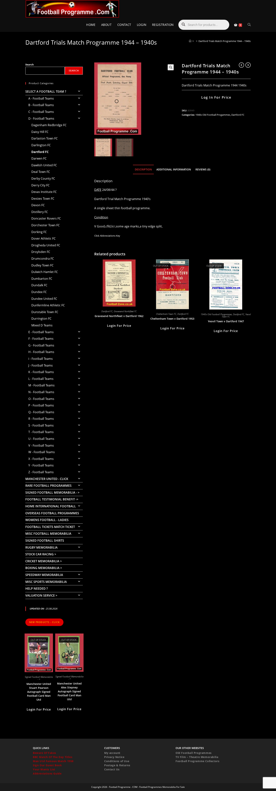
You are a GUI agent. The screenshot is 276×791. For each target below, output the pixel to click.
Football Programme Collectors (197, 761)
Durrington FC (41, 318)
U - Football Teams (41, 439)
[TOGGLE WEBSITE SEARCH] (249, 25)
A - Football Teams (41, 98)
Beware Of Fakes (44, 753)
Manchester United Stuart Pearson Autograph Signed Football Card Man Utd (38, 691)
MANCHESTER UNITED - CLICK (46, 479)
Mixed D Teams (42, 325)
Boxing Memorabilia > (43, 568)
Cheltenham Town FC (166, 314)
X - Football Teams (41, 459)
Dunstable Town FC (44, 312)
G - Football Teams (41, 345)
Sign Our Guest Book (47, 765)
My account (112, 753)
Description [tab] (143, 169)
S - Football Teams (41, 425)
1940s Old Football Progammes (212, 114)
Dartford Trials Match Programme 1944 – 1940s (224, 41)
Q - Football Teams (41, 412)
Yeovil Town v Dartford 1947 (226, 321)
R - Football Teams (41, 419)
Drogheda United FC (45, 245)
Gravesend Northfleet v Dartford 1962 (119, 316)
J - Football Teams (40, 365)
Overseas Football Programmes (52, 513)
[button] (171, 67)
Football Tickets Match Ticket (50, 527)
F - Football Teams (41, 339)
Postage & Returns (117, 765)
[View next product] (248, 65)
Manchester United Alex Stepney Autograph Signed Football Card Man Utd (69, 691)
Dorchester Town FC (45, 225)
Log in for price (216, 97)
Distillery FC (39, 212)
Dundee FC (39, 292)
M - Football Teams (41, 385)
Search (29, 64)
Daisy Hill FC (39, 132)
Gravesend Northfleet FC (125, 311)
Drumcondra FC (42, 258)
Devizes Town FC (42, 198)
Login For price (119, 326)
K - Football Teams (41, 372)
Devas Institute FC (44, 192)
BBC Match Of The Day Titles (52, 757)
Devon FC (38, 205)
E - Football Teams (41, 332)
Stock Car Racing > (40, 554)
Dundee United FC (44, 299)
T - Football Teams (41, 432)
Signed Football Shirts (44, 540)
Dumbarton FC (41, 279)
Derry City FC (40, 185)
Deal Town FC (40, 172)
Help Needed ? (36, 588)
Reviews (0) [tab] (202, 169)
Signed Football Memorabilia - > (52, 492)
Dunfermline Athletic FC (48, 305)
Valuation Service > (41, 595)
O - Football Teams (41, 399)
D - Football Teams (41, 118)
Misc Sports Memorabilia (46, 582)
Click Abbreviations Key (107, 235)
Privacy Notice (114, 757)
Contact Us (112, 769)
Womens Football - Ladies (47, 520)
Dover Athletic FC (43, 238)
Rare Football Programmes (48, 486)
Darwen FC (39, 158)
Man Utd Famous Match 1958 (53, 761)
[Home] (190, 41)
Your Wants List (44, 769)
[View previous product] (241, 65)
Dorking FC (39, 232)
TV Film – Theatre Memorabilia (197, 757)
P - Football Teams (41, 405)
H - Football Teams (41, 352)
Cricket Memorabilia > (43, 561)
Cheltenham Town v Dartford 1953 (172, 318)
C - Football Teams (41, 112)
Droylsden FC (40, 252)
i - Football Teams (40, 359)
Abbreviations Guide (47, 773)
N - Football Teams (41, 392)
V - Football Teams (41, 445)
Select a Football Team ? (45, 91)
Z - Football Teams (41, 472)
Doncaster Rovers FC (46, 218)
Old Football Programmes (194, 753)
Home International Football (50, 506)
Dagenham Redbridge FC (48, 125)
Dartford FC (237, 114)
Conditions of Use (116, 761)
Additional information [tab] (173, 169)
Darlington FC (41, 145)
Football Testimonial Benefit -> (51, 499)
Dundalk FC (39, 285)
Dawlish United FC (44, 165)
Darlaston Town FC (44, 138)
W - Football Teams (41, 452)
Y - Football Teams (41, 465)
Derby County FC (43, 178)
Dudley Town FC (42, 265)
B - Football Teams (41, 105)
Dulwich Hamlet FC (44, 272)
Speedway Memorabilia (44, 575)
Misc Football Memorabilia (48, 534)
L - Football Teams (41, 379)
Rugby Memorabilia (41, 547)
